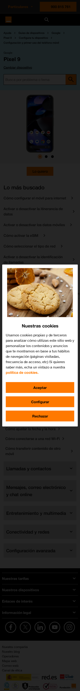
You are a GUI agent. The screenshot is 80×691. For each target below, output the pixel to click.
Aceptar (40, 387)
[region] (40, 346)
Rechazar (40, 416)
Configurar (40, 401)
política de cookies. (22, 372)
